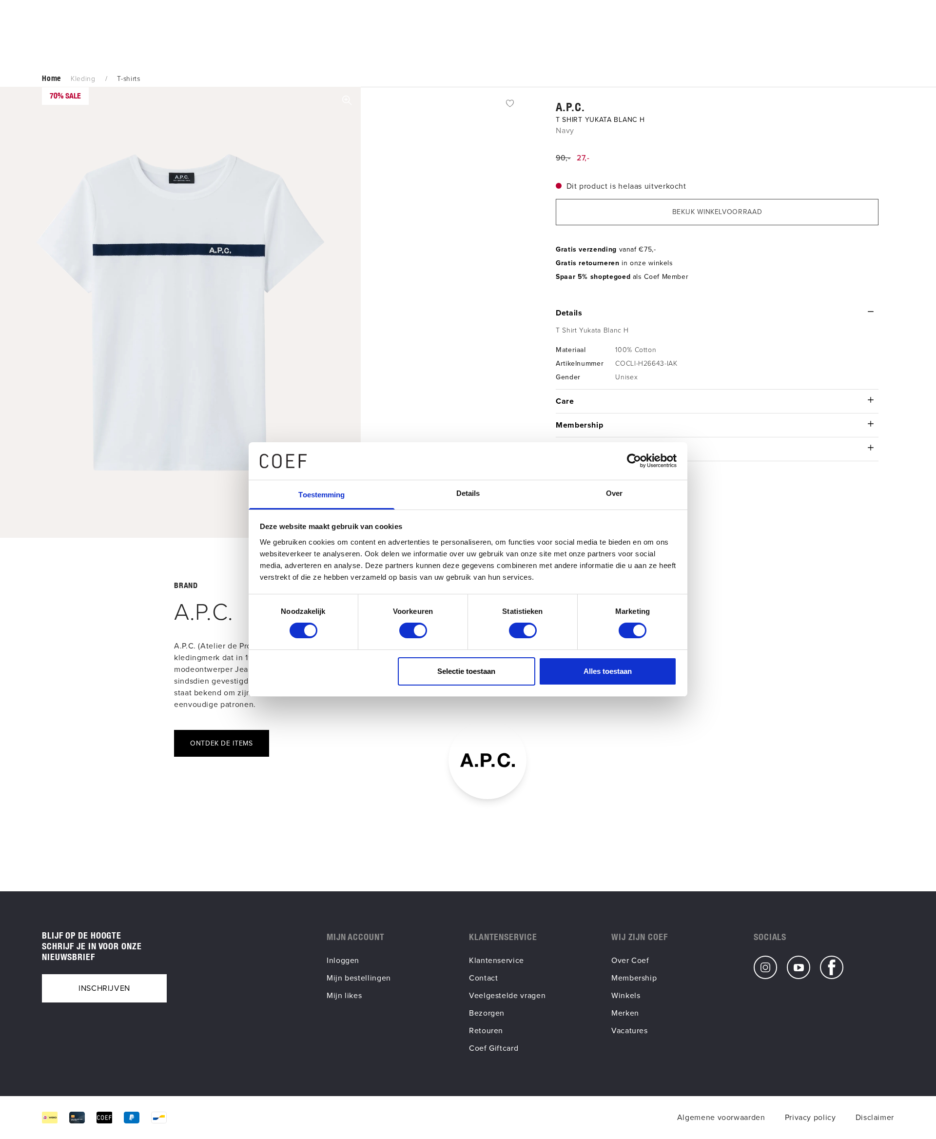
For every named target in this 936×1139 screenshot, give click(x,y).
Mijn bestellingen (359, 977)
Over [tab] (614, 493)
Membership (634, 977)
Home (51, 78)
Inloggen (343, 960)
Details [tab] (468, 493)
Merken (625, 1013)
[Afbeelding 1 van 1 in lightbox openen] (180, 312)
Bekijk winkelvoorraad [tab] (717, 212)
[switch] (413, 630)
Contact (483, 977)
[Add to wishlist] (510, 103)
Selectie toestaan (466, 671)
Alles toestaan (608, 671)
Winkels (625, 995)
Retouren (486, 1030)
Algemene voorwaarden (721, 1117)
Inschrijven (104, 988)
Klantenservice (496, 960)
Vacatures (629, 1030)
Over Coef (630, 960)
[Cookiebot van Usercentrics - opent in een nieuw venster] (634, 460)
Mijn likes (344, 995)
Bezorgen (487, 1013)
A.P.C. (570, 107)
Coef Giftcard (493, 1048)
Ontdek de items (221, 743)
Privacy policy (810, 1117)
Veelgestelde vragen (507, 995)
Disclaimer (875, 1117)
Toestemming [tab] (321, 495)
